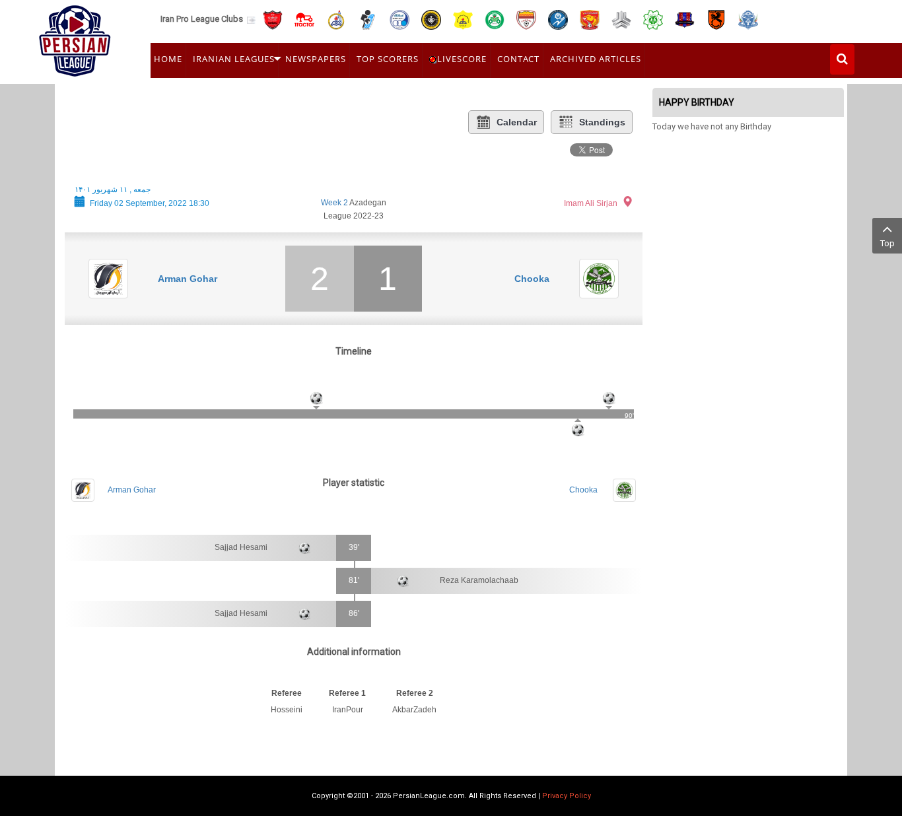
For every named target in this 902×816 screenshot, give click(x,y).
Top (887, 243)
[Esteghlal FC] (399, 19)
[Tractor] (304, 19)
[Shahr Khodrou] (590, 19)
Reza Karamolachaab (479, 580)
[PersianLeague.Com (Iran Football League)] (75, 38)
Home (168, 59)
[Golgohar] (558, 19)
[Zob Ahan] (494, 19)
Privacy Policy (566, 796)
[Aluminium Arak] (748, 19)
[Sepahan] (431, 19)
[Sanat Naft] (463, 19)
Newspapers (315, 59)
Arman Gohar (187, 278)
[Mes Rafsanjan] (716, 19)
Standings (602, 122)
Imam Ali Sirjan (590, 203)
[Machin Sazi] (653, 19)
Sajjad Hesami (241, 547)
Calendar (517, 122)
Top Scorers (388, 59)
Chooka (531, 278)
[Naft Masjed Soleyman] (336, 19)
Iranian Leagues (234, 59)
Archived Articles (595, 59)
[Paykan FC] (368, 19)
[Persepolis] (273, 19)
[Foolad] (526, 19)
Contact (518, 59)
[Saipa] (621, 19)
